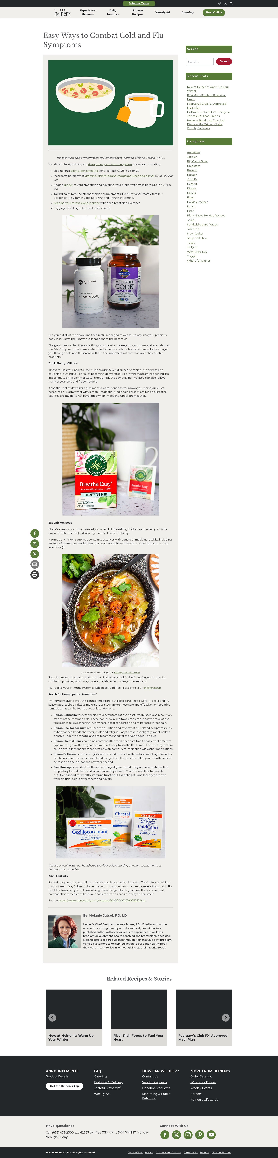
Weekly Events (201, 1088)
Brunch (192, 170)
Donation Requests (156, 1088)
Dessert (192, 184)
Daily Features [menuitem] (113, 12)
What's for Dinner (198, 260)
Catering (100, 1076)
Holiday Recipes (197, 202)
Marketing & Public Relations (156, 1096)
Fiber (190, 197)
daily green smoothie (85, 170)
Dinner (191, 188)
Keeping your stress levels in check (77, 203)
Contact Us (150, 1076)
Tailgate (192, 247)
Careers (196, 1094)
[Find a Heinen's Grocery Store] (219, 3)
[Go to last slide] (52, 1018)
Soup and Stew (197, 238)
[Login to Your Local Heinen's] (225, 3)
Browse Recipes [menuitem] (137, 12)
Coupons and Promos (168, 1152)
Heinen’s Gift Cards (204, 1099)
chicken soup (152, 687)
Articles (192, 156)
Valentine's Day (197, 251)
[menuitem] (63, 12)
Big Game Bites (197, 161)
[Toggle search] (231, 3)
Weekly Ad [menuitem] (162, 12)
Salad (191, 220)
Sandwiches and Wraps (202, 224)
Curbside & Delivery (108, 1082)
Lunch (191, 206)
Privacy (149, 1152)
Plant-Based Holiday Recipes (206, 215)
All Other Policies (221, 1152)
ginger (68, 185)
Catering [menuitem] (188, 12)
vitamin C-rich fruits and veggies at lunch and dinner (119, 175)
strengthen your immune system (110, 164)
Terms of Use (135, 1152)
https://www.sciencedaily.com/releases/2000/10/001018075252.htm (102, 900)
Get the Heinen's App (64, 1086)
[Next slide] (226, 1018)
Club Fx (192, 179)
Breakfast (193, 165)
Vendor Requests (154, 1082)
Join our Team (139, 3)
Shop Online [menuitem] (213, 12)
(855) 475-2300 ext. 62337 (70, 1132)
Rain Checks (191, 1152)
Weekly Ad (102, 1094)
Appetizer (193, 152)
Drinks (191, 193)
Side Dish (193, 229)
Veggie (191, 256)
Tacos (191, 242)
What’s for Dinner (203, 1082)
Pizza (190, 211)
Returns (204, 1152)
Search (225, 61)
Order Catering (201, 1076)
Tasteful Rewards (107, 1088)
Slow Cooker (195, 233)
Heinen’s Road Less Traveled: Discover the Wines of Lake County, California (206, 124)
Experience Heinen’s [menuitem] (88, 12)
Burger (192, 175)
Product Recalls (57, 1076)
